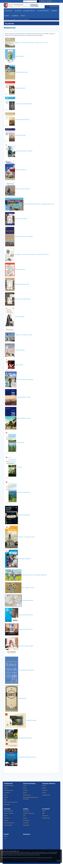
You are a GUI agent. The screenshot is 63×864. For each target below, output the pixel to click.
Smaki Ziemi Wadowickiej (24, 515)
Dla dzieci (25, 818)
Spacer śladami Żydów (20, 135)
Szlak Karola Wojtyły (29, 10)
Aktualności (18, 10)
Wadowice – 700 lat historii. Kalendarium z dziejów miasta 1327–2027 (31, 42)
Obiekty (24, 788)
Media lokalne (7, 804)
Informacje (54, 10)
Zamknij (58, 860)
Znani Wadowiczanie (8, 790)
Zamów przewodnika (8, 811)
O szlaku (25, 785)
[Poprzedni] (58, 28)
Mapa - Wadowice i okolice (28, 587)
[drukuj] (49, 28)
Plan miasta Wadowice (20, 269)
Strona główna (13, 19)
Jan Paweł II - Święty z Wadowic (26, 646)
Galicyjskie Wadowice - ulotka (23, 418)
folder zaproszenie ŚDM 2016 (26, 614)
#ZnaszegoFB (26, 825)
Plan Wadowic (7, 792)
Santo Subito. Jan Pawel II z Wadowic (23, 151)
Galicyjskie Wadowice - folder (23, 397)
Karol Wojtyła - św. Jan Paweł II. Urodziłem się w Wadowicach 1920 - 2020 (32, 254)
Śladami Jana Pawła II (31, 720)
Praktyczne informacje (8, 813)
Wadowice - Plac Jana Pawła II (26, 629)
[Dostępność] (45, 6)
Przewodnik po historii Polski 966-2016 (27, 757)
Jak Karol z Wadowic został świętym (25, 379)
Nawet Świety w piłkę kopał (24, 558)
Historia (5, 788)
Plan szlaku (25, 790)
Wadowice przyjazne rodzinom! (22, 188)
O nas (5, 838)
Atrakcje (7, 15)
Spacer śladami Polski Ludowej (22, 119)
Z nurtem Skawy (20, 442)
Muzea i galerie (26, 811)
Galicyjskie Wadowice (43, 10)
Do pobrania (15, 15)
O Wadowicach (9, 10)
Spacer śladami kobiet (20, 88)
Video (43, 813)
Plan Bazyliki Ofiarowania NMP (22, 284)
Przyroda (6, 797)
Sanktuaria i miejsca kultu (28, 813)
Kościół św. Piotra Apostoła (21, 218)
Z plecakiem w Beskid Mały (23, 492)
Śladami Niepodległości (27, 600)
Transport (6, 820)
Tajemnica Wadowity (20, 350)
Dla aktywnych (26, 820)
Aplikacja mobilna (27, 795)
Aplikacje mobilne (46, 818)
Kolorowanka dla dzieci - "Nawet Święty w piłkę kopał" (34, 574)
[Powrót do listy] (56, 28)
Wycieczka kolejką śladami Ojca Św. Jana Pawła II (30, 798)
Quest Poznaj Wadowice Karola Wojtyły (24, 236)
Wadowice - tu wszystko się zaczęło (26, 536)
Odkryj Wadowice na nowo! (21, 72)
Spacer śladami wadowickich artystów (23, 103)
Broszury (25, 792)
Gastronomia (7, 818)
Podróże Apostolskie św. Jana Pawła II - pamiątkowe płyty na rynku (39, 204)
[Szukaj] (38, 1)
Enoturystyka (26, 822)
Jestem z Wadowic (19, 56)
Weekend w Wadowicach (21, 169)
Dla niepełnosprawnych (9, 822)
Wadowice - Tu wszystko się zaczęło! (24, 334)
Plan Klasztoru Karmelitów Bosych (22, 299)
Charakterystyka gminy (9, 785)
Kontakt (23, 15)
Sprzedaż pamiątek (8, 825)
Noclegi (5, 815)
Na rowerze (19, 467)
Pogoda (5, 795)
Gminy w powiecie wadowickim (10, 802)
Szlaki (24, 815)
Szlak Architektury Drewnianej (25, 738)
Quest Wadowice (22, 698)
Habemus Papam (19, 364)
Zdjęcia (43, 811)
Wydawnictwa (45, 815)
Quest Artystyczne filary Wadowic (26, 670)
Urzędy (5, 799)
